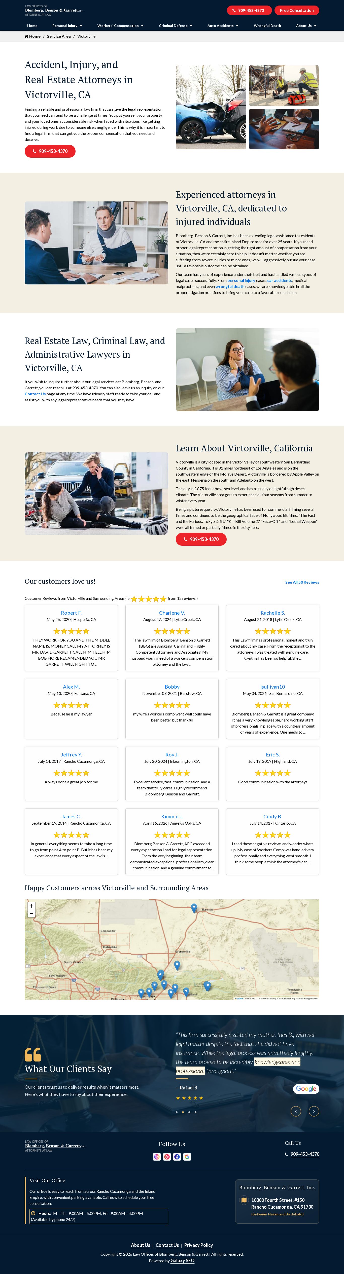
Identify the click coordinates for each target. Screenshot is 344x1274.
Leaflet (239, 998)
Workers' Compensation (118, 25)
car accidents (279, 280)
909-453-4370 (251, 10)
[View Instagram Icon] (156, 1156)
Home (32, 25)
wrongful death (230, 286)
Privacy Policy (198, 1245)
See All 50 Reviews (302, 582)
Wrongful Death (267, 25)
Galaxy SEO (182, 1260)
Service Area (59, 36)
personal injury (241, 280)
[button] (149, 993)
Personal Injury (64, 25)
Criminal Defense (173, 25)
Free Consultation (297, 10)
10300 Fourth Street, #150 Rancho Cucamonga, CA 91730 (282, 1206)
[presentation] (296, 1111)
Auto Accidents (221, 25)
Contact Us (35, 393)
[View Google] (187, 1156)
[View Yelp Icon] (166, 1156)
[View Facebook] (177, 1156)
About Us (304, 25)
